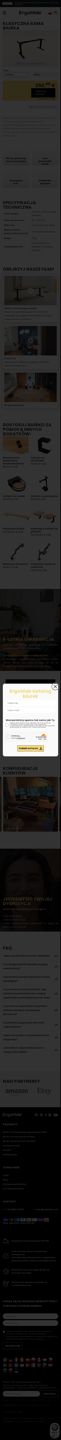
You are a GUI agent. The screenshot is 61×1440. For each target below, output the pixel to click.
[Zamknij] (55, 686)
